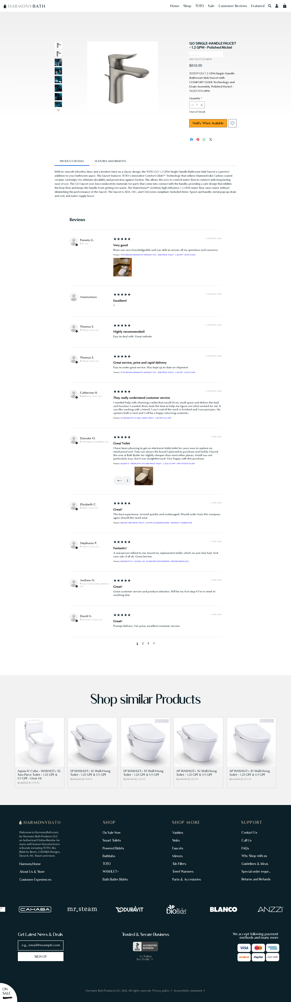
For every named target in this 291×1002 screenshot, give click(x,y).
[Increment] (202, 105)
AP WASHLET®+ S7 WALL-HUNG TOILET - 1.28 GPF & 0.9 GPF (145, 418)
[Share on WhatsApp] (204, 139)
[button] (174, 6)
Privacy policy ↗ (162, 990)
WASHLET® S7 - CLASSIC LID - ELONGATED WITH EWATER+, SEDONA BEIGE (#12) (154, 561)
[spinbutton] (197, 105)
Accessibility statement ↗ (189, 990)
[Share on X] (211, 139)
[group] (145, 752)
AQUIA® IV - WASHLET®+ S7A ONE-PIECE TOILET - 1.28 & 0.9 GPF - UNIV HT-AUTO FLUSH (157, 463)
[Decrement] (192, 105)
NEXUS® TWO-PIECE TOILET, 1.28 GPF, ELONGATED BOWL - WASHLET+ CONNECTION (156, 523)
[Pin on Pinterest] (198, 139)
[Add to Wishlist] (232, 123)
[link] (72, 161)
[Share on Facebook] (191, 139)
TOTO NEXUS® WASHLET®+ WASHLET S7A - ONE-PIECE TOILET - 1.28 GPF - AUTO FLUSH (157, 255)
